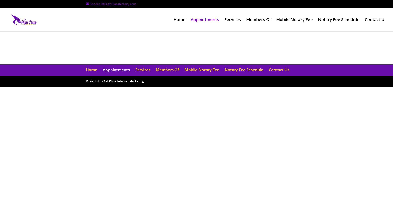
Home (179, 20)
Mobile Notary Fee (294, 20)
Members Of (258, 20)
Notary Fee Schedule (338, 20)
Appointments (205, 20)
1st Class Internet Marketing (124, 81)
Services (232, 20)
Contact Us (375, 20)
